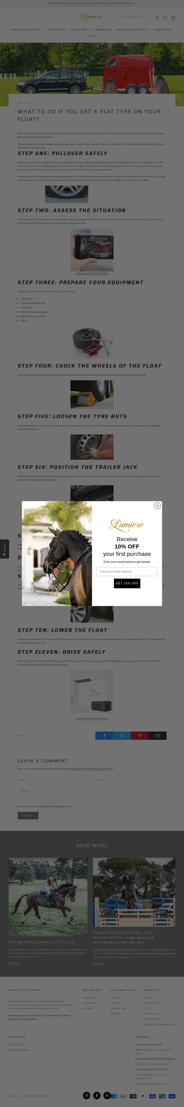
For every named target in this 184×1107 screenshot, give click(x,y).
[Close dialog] (157, 506)
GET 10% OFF (127, 583)
